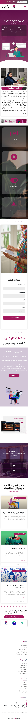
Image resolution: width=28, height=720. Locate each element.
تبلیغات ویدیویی (22, 649)
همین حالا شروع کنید (21, 2)
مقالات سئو (23, 669)
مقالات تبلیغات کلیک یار (21, 671)
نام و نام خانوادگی (20, 284)
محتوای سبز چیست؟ (18, 548)
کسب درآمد (23, 686)
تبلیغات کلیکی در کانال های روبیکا (14, 513)
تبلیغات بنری (23, 651)
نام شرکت (22, 300)
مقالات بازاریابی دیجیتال (21, 664)
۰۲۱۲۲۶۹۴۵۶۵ (11, 2)
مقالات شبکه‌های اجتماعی (21, 666)
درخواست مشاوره (22, 690)
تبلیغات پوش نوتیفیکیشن (21, 655)
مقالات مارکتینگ (22, 668)
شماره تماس (21, 292)
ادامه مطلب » (22, 523)
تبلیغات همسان (23, 647)
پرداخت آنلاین (23, 688)
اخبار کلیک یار (23, 673)
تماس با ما (24, 684)
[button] (26, 424)
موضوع (22, 307)
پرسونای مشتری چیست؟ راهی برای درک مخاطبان (15, 587)
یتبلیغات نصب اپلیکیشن (21, 653)
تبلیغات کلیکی (23, 645)
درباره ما (24, 682)
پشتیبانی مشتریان (22, 692)
